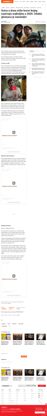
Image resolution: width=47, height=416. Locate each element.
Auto (17, 400)
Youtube (41, 393)
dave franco (21, 323)
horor (9, 323)
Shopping (17, 391)
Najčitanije (13, 7)
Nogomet (10, 391)
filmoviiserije (4, 326)
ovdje (5, 312)
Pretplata (17, 1)
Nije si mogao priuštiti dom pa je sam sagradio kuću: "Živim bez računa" (38, 73)
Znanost (2, 402)
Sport (27, 1)
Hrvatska (2, 393)
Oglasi (36, 1)
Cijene (39, 1)
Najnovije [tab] (32, 51)
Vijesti (23, 1)
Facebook (42, 391)
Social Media (26, 7)
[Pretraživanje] (45, 5)
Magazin (3, 7)
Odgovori (25, 398)
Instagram (42, 395)
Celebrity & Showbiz (19, 7)
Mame (17, 398)
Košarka (10, 398)
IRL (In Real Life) (33, 7)
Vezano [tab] (43, 51)
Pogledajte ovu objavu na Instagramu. (9, 135)
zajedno (3, 323)
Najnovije (7, 7)
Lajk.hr (25, 395)
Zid (20, 1)
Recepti (25, 393)
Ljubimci (17, 395)
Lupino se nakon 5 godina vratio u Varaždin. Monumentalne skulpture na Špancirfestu (38, 64)
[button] (2, 336)
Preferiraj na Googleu (41, 21)
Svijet (2, 391)
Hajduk (10, 395)
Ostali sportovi (11, 402)
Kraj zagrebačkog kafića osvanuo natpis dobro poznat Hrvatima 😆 (38, 69)
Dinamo (10, 393)
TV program (33, 393)
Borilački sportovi (12, 400)
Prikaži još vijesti (37, 77)
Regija (2, 395)
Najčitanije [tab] (38, 51)
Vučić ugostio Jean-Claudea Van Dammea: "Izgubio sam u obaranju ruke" (38, 55)
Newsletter (40, 402)
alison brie (14, 323)
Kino (32, 395)
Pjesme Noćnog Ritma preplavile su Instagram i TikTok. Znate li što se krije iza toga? (38, 60)
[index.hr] (7, 1)
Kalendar (25, 400)
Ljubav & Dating (40, 7)
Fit (16, 402)
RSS (31, 398)
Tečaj (32, 391)
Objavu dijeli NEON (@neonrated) (14, 151)
